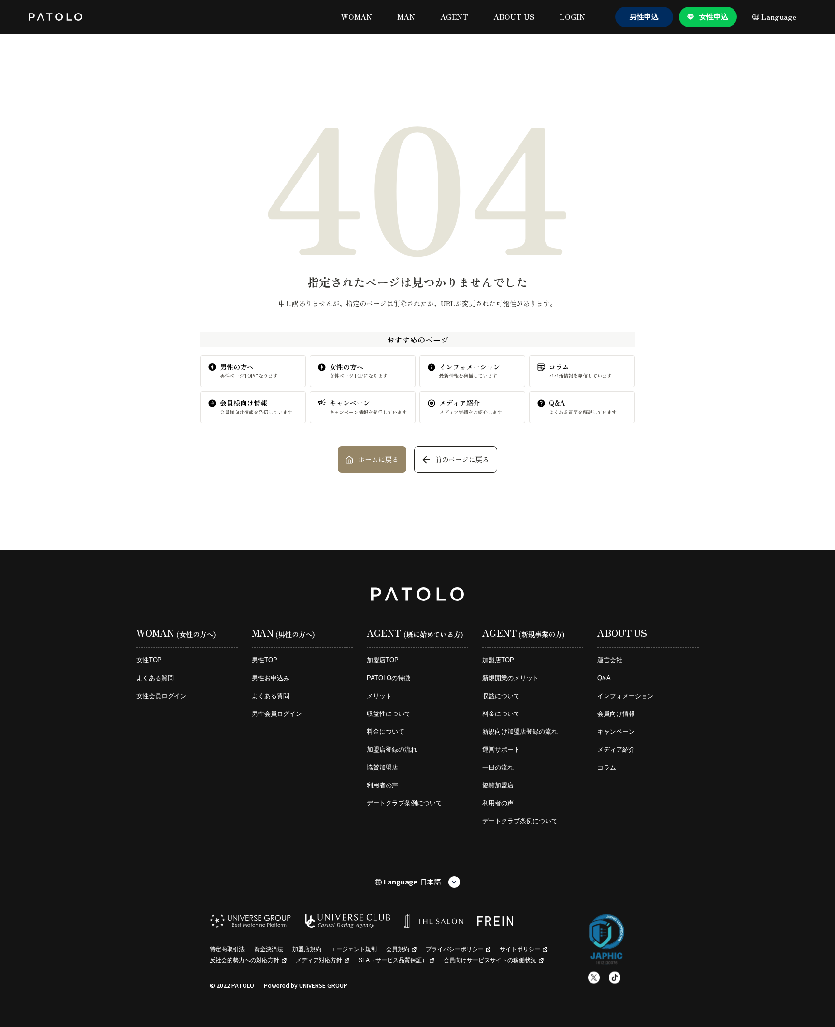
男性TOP (264, 660)
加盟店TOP (383, 660)
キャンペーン (616, 731)
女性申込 (713, 17)
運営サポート (501, 749)
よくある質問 (155, 678)
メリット (379, 696)
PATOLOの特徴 (388, 678)
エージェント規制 (354, 949)
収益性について (389, 714)
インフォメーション (625, 696)
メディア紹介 (616, 749)
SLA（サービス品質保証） (393, 960)
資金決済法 (268, 949)
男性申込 (644, 17)
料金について (385, 731)
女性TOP (149, 660)
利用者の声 (382, 785)
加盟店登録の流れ (392, 749)
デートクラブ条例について (404, 803)
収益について (501, 696)
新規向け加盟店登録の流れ (520, 731)
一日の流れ (498, 767)
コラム (606, 767)
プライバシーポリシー (455, 949)
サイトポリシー (520, 949)
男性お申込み (270, 678)
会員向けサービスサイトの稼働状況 (490, 960)
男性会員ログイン (277, 714)
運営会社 (609, 660)
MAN (406, 17)
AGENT (454, 17)
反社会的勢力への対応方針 (244, 960)
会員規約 (397, 949)
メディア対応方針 (319, 960)
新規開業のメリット (510, 678)
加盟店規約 (306, 949)
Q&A (604, 678)
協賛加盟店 (382, 767)
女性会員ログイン (161, 696)
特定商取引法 (227, 949)
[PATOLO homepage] (55, 17)
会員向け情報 (616, 714)
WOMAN (356, 17)
